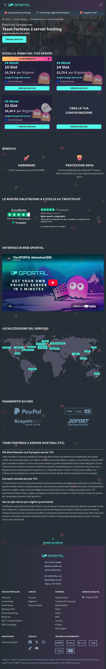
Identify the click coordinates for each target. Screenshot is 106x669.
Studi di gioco (61, 597)
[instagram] (43, 642)
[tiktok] (30, 648)
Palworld (6, 597)
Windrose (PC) (8, 609)
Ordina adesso (14, 39)
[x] (36, 642)
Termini (59, 620)
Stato (58, 609)
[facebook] (30, 642)
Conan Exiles (8, 601)
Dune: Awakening (10, 613)
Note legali (60, 628)
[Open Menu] (5, 5)
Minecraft (6, 616)
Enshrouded (7, 605)
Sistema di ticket (10, 642)
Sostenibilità (61, 605)
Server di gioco (20, 19)
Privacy (58, 624)
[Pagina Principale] (19, 5)
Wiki (57, 616)
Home (8, 19)
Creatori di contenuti (65, 601)
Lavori (58, 613)
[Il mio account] (101, 5)
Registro (32, 601)
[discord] (36, 648)
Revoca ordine (35, 605)
